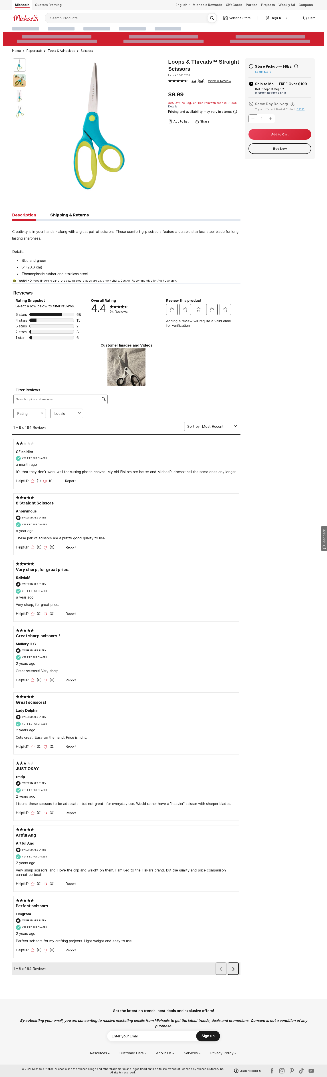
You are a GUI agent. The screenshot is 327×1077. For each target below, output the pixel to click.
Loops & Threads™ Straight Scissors (203, 65)
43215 (301, 109)
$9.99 (176, 94)
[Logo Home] (25, 18)
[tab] (24, 215)
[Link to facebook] (272, 1070)
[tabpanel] (126, 252)
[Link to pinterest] (291, 1070)
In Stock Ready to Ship (270, 92)
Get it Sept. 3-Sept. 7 (269, 89)
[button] (204, 111)
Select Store (263, 71)
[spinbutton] (261, 118)
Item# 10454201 (179, 75)
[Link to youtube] (311, 1070)
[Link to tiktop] (301, 1070)
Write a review (219, 81)
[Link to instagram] (281, 1070)
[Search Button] (212, 18)
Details (172, 106)
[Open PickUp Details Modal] (296, 66)
